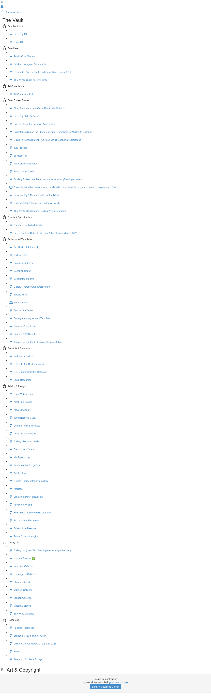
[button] (2, 3)
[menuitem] (2, 7)
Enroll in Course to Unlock (105, 686)
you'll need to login (119, 682)
